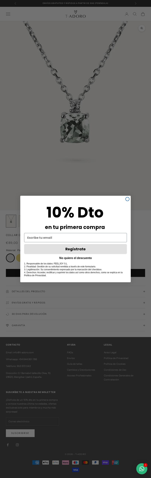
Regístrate (75, 249)
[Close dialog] (127, 199)
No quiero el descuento (75, 258)
